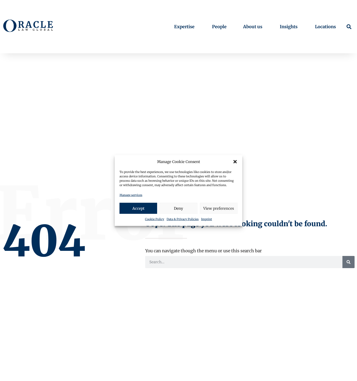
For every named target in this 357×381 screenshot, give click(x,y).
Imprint (206, 219)
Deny (178, 208)
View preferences (218, 208)
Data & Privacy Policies (183, 219)
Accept (138, 208)
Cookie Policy (154, 219)
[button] (235, 161)
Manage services (130, 195)
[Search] (348, 262)
